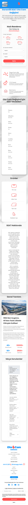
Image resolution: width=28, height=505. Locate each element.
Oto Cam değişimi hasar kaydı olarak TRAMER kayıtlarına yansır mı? (13, 418)
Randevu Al (14, 477)
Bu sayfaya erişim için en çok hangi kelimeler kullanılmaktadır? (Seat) (14, 427)
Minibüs (19, 44)
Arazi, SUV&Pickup (19, 39)
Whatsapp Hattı (17, 464)
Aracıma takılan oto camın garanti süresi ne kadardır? (13, 399)
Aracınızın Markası (7, 47)
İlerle (14, 61)
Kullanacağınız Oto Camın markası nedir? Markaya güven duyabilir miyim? (13, 408)
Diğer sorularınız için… (12, 434)
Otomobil (8, 39)
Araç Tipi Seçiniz (7, 34)
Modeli (5, 54)
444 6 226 (6, 464)
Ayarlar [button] (14, 502)
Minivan (8, 44)
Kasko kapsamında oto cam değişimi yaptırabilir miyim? (13, 370)
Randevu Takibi (14, 479)
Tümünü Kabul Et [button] (14, 499)
